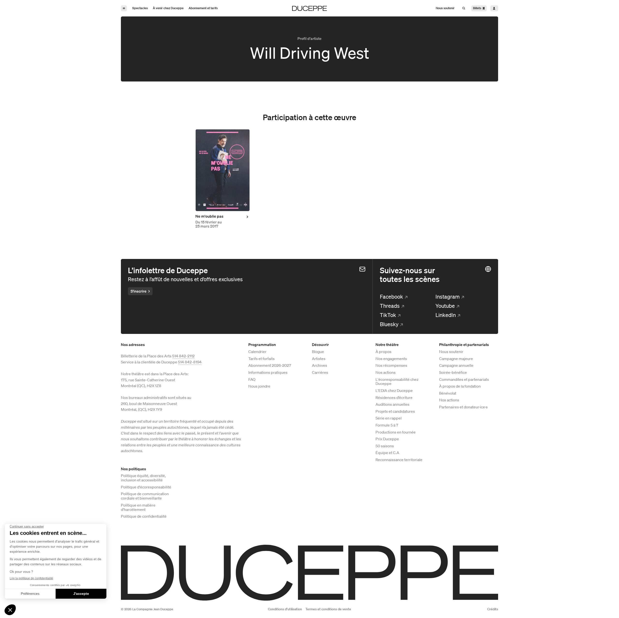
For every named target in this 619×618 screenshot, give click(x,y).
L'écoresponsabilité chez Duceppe (397, 381)
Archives (319, 365)
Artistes (318, 359)
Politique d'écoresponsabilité (146, 487)
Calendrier (257, 352)
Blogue (318, 352)
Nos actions (386, 372)
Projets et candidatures (395, 411)
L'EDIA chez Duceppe (394, 391)
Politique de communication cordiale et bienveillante (145, 496)
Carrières (320, 372)
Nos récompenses (391, 365)
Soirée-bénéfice (453, 372)
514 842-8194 (190, 362)
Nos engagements (391, 359)
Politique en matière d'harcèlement (138, 507)
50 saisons (385, 446)
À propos (383, 352)
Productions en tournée (396, 432)
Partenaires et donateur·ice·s (463, 407)
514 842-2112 (183, 355)
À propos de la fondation (460, 386)
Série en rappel (389, 418)
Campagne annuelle (456, 365)
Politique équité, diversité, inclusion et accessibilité (143, 478)
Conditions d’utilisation (285, 609)
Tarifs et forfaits (261, 359)
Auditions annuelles (392, 404)
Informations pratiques (267, 372)
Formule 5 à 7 (387, 425)
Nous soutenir (451, 352)
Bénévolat (447, 393)
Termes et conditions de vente (328, 609)
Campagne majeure (456, 359)
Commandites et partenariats (464, 379)
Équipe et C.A (387, 453)
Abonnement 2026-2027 (269, 365)
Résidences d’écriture (394, 398)
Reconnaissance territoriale (399, 460)
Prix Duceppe (387, 439)
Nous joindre (259, 386)
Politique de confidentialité (144, 516)
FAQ (252, 379)
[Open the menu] (124, 8)
